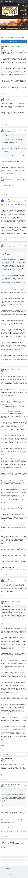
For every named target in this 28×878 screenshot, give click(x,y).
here (6, 106)
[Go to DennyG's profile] (2, 100)
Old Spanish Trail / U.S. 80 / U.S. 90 (16, 37)
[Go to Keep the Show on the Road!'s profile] (2, 47)
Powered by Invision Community (14, 876)
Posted (10, 48)
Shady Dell (22, 112)
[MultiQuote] (2, 94)
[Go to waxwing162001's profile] (2, 759)
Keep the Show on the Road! (8, 35)
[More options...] (25, 47)
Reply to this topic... (8, 852)
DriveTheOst (5, 234)
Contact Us (14, 873)
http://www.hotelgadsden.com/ (17, 588)
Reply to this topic (14, 41)
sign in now (7, 844)
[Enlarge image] (14, 411)
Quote (5, 93)
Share (14, 860)
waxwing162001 (9, 758)
